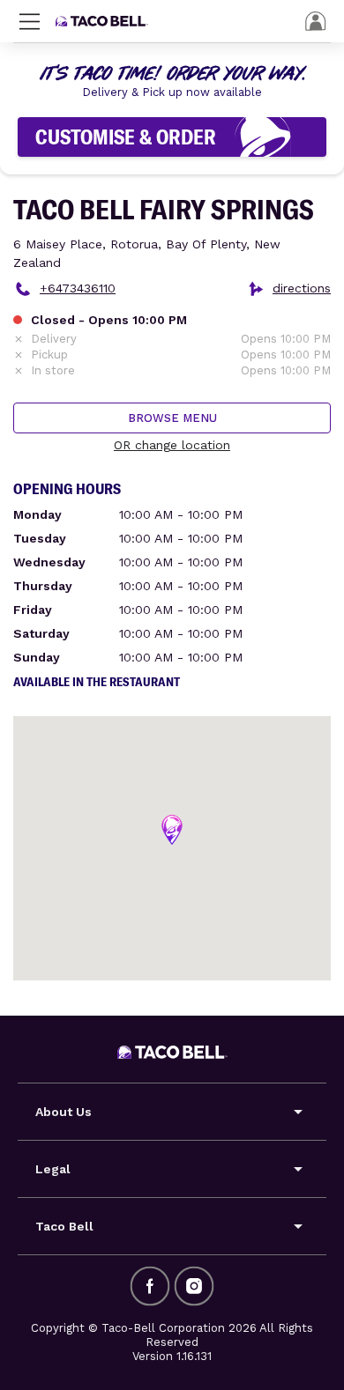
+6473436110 (78, 288)
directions (302, 288)
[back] (316, 21)
